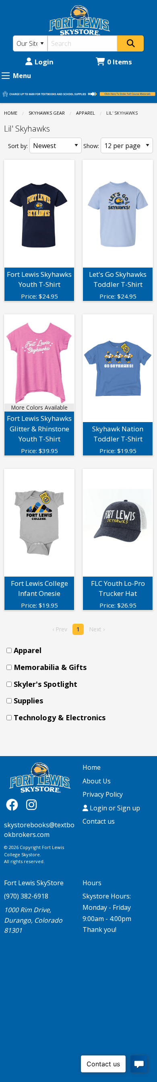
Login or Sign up (114, 808)
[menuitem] (80, 650)
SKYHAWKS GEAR (47, 113)
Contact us (99, 821)
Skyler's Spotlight (45, 684)
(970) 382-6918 (26, 896)
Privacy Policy (103, 794)
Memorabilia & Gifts (50, 667)
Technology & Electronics (59, 717)
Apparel (85, 113)
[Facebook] (14, 804)
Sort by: (18, 146)
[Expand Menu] (6, 75)
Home (10, 113)
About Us (97, 781)
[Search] (131, 43)
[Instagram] (31, 804)
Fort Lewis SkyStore (34, 882)
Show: (91, 146)
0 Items (119, 61)
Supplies (28, 700)
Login (44, 61)
